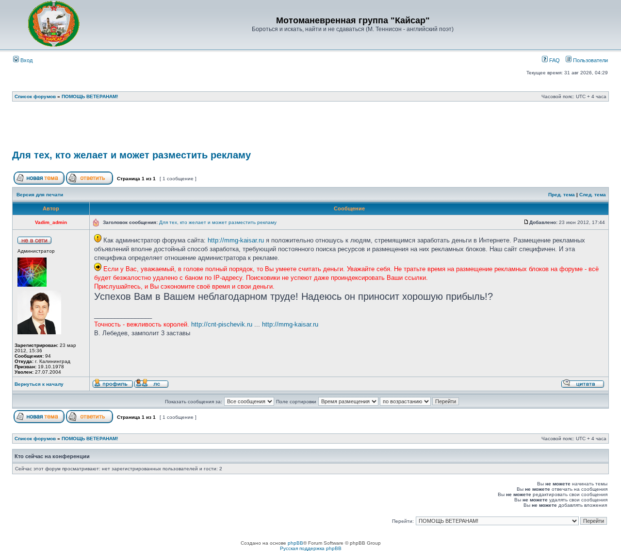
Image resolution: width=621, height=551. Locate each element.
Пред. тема (561, 194)
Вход (26, 60)
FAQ (554, 60)
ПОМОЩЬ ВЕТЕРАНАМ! (90, 96)
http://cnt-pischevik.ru (221, 324)
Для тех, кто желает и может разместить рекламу (131, 155)
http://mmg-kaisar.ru (236, 240)
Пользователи (590, 60)
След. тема (592, 194)
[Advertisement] (310, 129)
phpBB (295, 543)
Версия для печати (39, 194)
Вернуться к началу (39, 384)
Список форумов (35, 96)
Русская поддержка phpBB (311, 548)
